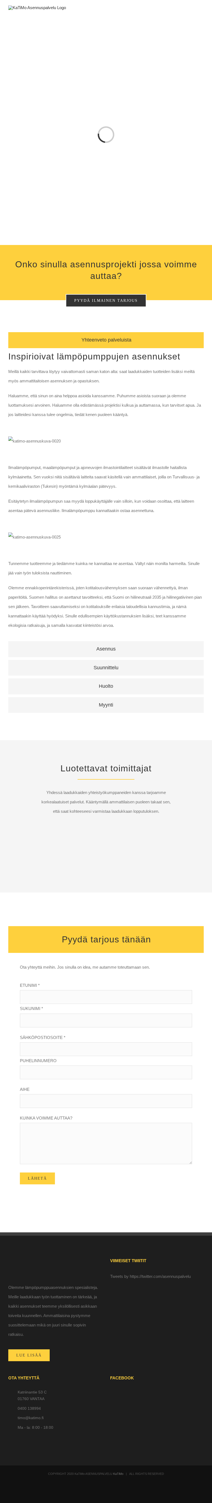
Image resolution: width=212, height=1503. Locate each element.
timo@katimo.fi (31, 1418)
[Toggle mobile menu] (201, 15)
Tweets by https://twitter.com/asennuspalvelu (150, 1276)
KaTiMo (118, 1473)
